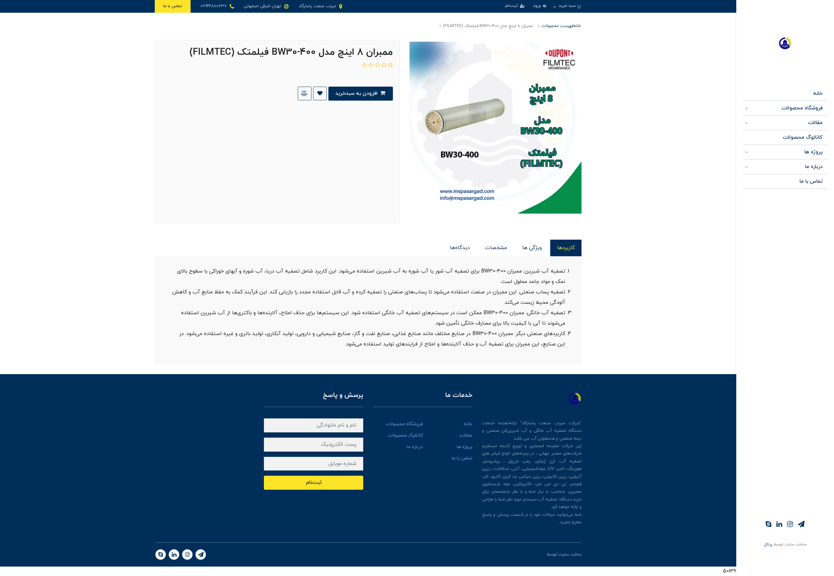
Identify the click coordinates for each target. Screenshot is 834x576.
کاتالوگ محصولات (803, 137)
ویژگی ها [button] (532, 247)
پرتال (768, 544)
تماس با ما (172, 6)
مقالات (815, 122)
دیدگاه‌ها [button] (460, 247)
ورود (537, 6)
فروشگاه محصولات (802, 108)
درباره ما (814, 166)
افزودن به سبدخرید (357, 93)
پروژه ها (813, 152)
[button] (566, 6)
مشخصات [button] (496, 247)
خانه (818, 93)
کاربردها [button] (566, 247)
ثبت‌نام (512, 6)
